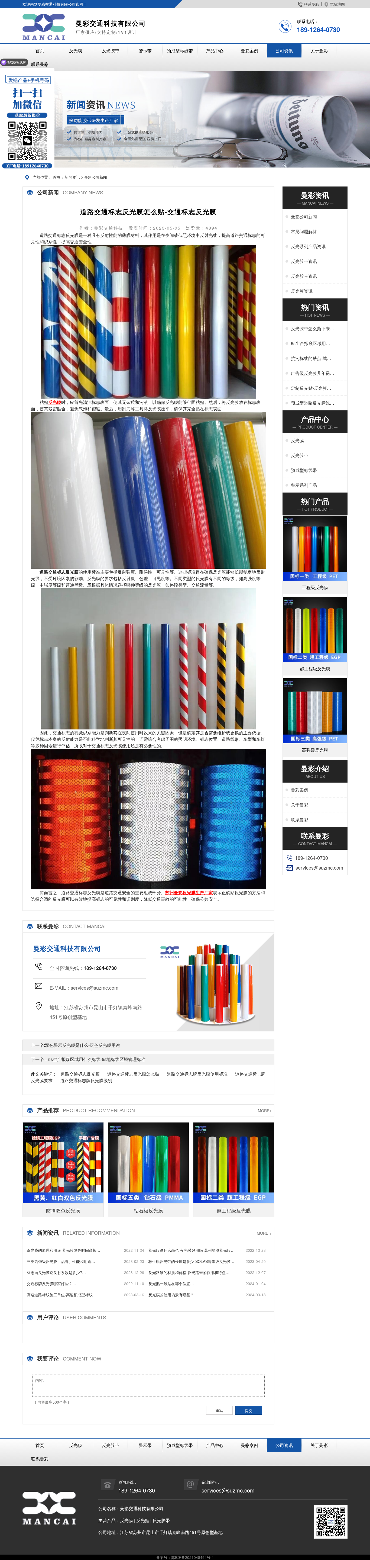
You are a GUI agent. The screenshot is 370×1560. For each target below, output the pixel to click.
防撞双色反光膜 (63, 1210)
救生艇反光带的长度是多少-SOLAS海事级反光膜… (191, 1261)
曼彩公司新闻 (95, 177)
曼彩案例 (249, 50)
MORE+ (264, 1110)
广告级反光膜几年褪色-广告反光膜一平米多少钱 (311, 373)
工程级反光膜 (315, 587)
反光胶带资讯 (304, 261)
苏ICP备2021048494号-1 (192, 1557)
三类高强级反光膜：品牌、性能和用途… (61, 1261)
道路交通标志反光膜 (80, 1074)
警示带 (145, 50)
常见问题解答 (304, 231)
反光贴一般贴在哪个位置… (171, 1283)
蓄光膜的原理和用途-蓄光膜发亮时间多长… (63, 1250)
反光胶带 (110, 50)
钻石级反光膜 (148, 1210)
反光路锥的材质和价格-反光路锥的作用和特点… (188, 1272)
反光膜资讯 (302, 291)
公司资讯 (284, 50)
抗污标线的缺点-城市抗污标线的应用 (311, 358)
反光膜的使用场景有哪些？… (173, 1294)
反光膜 (75, 50)
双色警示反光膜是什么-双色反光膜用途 (82, 1045)
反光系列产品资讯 (308, 246)
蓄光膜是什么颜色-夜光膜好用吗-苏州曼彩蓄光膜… (191, 1250)
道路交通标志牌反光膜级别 (86, 1080)
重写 (219, 1410)
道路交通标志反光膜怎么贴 (133, 1074)
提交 (248, 1410)
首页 (39, 50)
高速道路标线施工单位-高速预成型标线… (61, 1294)
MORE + (264, 1233)
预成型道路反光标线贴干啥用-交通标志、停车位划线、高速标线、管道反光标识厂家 (312, 403)
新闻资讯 (72, 177)
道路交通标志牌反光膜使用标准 (197, 1074)
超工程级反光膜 (234, 1210)
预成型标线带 (180, 50)
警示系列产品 (304, 485)
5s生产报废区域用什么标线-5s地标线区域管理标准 (96, 1059)
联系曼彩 (311, 4)
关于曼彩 (319, 50)
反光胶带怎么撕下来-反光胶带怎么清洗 (311, 328)
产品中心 (214, 50)
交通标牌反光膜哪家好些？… (51, 1283)
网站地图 (337, 4)
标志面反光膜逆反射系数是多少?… (56, 1272)
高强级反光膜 (315, 750)
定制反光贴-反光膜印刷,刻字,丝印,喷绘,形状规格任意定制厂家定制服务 (312, 388)
